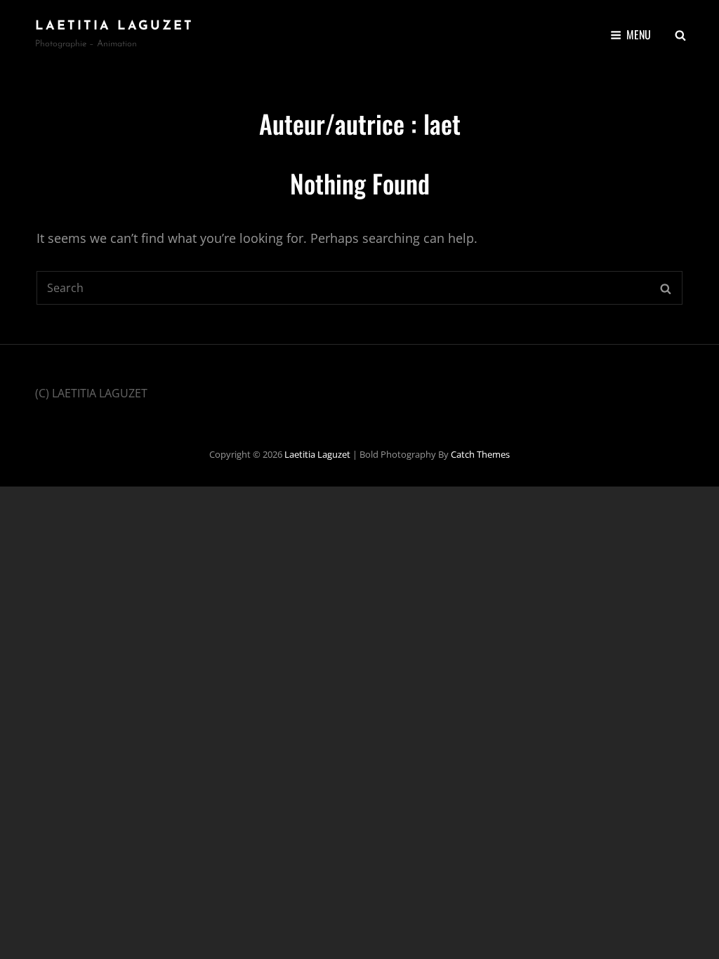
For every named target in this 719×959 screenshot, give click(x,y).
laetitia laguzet (114, 26)
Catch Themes (480, 454)
